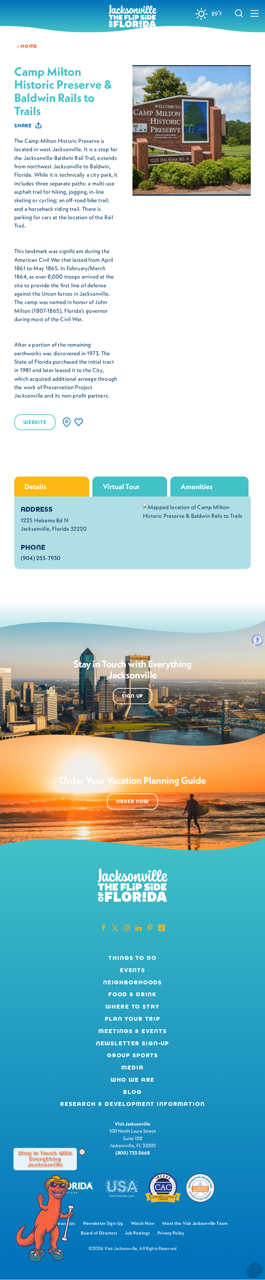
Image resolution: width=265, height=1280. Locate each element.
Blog (132, 1092)
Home (29, 46)
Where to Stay (132, 1006)
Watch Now (142, 1223)
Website (35, 422)
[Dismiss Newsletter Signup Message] (82, 1152)
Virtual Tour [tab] (121, 486)
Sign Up (132, 696)
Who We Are (133, 1080)
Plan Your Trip (132, 1019)
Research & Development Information (132, 1104)
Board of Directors (99, 1233)
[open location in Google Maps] (193, 510)
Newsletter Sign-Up (132, 1043)
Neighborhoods (132, 982)
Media (132, 1067)
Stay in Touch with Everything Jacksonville (45, 1159)
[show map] (67, 422)
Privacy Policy (170, 1233)
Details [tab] (35, 486)
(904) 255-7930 (40, 558)
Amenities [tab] (197, 486)
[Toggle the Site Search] (239, 12)
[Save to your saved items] (78, 422)
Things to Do (132, 958)
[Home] (132, 16)
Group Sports (132, 1055)
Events (132, 970)
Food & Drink (132, 994)
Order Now (132, 801)
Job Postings (137, 1233)
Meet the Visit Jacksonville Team (195, 1223)
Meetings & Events (132, 1031)
